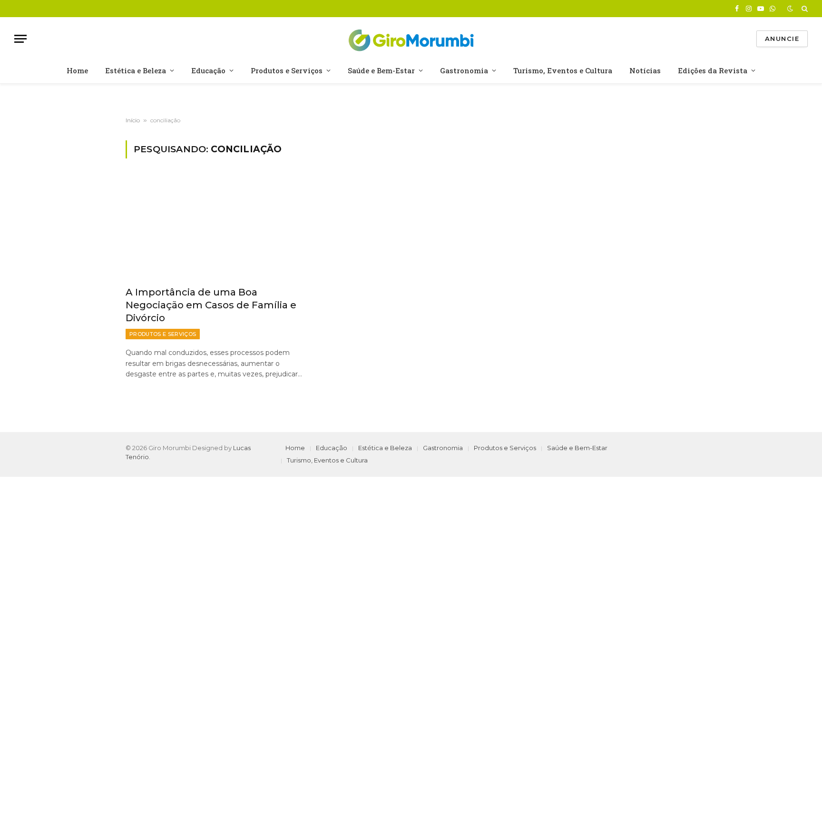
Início (133, 120)
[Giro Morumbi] (411, 38)
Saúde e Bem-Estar (381, 70)
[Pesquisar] (804, 8)
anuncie (782, 38)
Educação (208, 70)
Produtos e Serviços (287, 70)
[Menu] (20, 38)
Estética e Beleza (135, 70)
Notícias (645, 70)
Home (77, 70)
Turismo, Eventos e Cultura (562, 70)
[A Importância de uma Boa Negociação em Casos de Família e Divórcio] (215, 227)
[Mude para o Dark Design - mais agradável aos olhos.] (790, 8)
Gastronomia (464, 70)
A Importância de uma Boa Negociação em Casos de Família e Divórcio (211, 305)
